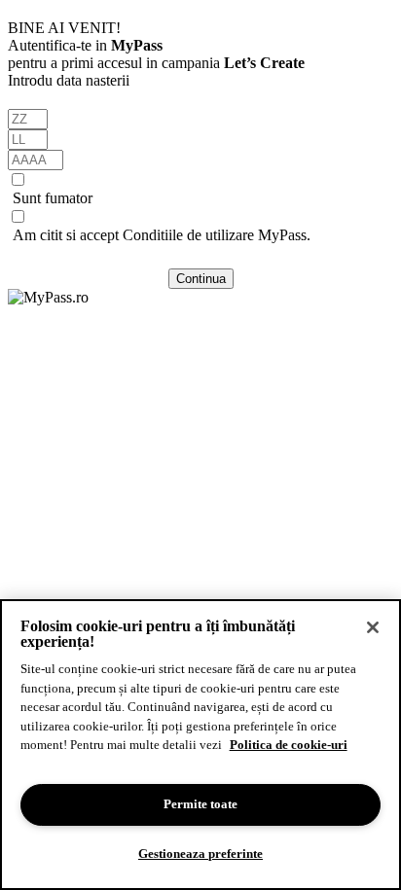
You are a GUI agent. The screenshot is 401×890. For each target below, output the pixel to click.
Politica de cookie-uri (288, 744)
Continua (201, 278)
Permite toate (200, 804)
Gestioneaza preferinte (200, 853)
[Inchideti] (372, 627)
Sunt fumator (52, 198)
